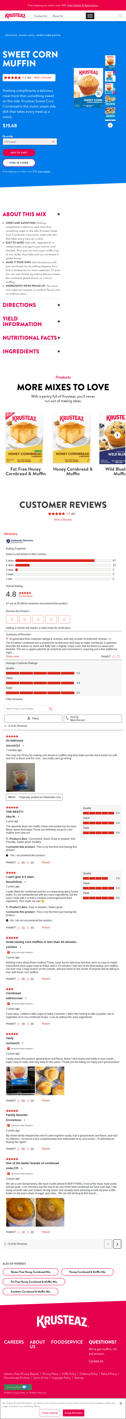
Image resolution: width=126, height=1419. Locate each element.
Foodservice (67, 1342)
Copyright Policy (61, 1378)
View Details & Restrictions (82, 5)
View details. (44, 171)
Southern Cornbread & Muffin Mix (30, 1291)
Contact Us (40, 16)
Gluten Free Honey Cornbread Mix (30, 1272)
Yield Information (31, 321)
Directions (31, 305)
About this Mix (31, 214)
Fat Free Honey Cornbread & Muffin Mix (34, 1281)
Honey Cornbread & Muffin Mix (87, 1272)
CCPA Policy (69, 1374)
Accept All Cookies (73, 1412)
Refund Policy (109, 1374)
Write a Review (43, 77)
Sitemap (79, 1378)
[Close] (120, 1403)
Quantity (8, 136)
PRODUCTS (11, 35)
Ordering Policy (89, 1374)
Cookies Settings (50, 1412)
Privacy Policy (50, 1374)
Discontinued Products (17, 1378)
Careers (14, 1342)
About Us (57, 16)
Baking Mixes (26, 35)
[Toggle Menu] (90, 16)
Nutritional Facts (31, 338)
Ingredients (31, 351)
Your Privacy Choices (14, 1387)
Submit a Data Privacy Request (21, 1374)
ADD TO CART (18, 152)
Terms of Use (40, 1378)
